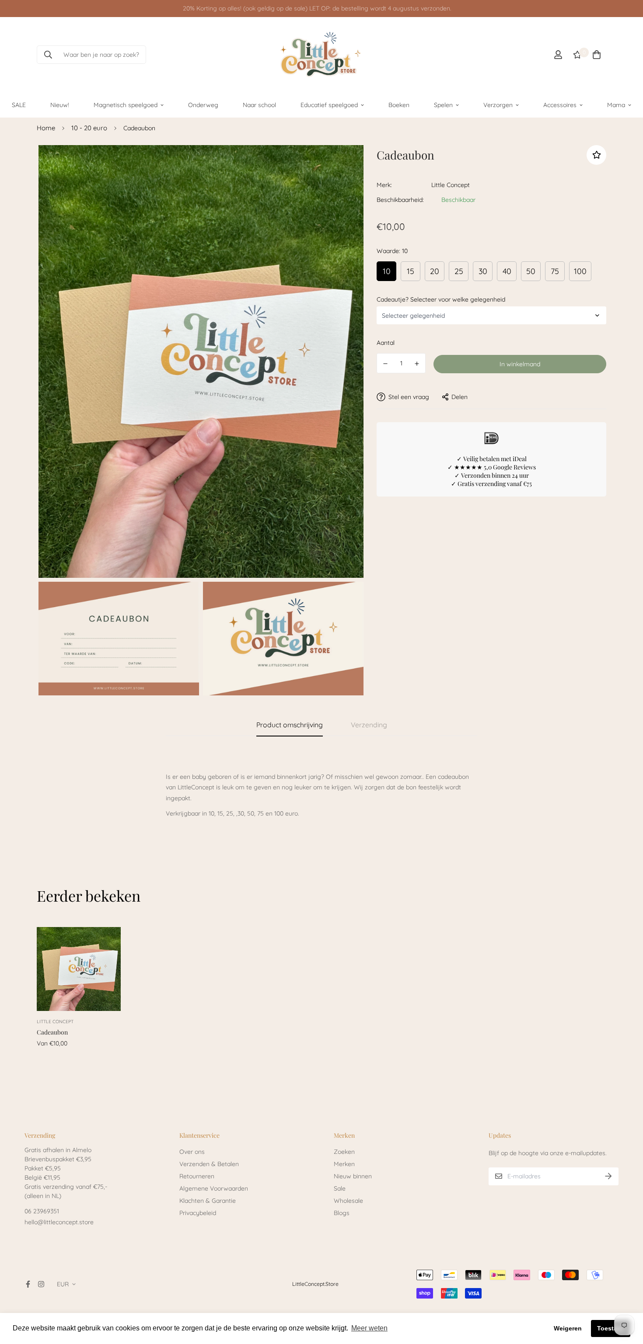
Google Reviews (514, 466)
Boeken (398, 104)
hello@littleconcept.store (59, 1222)
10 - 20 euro (89, 128)
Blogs (341, 1213)
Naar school (259, 104)
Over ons (192, 1152)
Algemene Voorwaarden (213, 1188)
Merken (344, 1164)
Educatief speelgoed (329, 104)
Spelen (443, 104)
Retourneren (196, 1176)
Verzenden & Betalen (209, 1164)
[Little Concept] (321, 54)
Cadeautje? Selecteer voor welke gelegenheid (441, 299)
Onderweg (203, 104)
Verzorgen (498, 104)
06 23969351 (41, 1211)
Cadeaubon (52, 1032)
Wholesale (348, 1201)
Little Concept (450, 184)
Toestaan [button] (611, 1328)
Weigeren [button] (568, 1328)
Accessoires (560, 104)
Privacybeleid (197, 1213)
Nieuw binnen (353, 1176)
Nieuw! (59, 104)
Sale (340, 1188)
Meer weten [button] (369, 1328)
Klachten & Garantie (207, 1201)
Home (46, 128)
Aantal (386, 343)
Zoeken (344, 1152)
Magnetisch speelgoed (125, 104)
